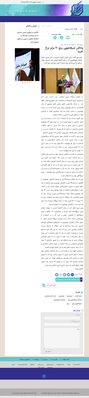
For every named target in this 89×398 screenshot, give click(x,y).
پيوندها (36, 359)
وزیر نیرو (69, 296)
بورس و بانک (41, 367)
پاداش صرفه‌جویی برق (75, 300)
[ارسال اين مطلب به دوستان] (55, 38)
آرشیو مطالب (65, 359)
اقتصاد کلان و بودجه (71, 29)
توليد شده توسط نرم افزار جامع (24, 393)
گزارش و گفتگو (31, 26)
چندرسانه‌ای (49, 367)
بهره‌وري (61, 296)
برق (68, 303)
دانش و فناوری (50, 365)
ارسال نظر (48, 351)
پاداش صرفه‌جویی (59, 300)
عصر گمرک (54, 96)
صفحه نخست (76, 365)
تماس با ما (55, 359)
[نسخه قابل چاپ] (68, 38)
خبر (81, 29)
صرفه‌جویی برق (77, 303)
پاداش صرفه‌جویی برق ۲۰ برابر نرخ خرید (64, 50)
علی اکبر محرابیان (50, 296)
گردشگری (32, 365)
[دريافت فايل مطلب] (61, 38)
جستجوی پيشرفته (25, 359)
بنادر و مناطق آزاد (60, 365)
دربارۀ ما (45, 359)
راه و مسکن (40, 365)
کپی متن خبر (51, 285)
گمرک (69, 365)
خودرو (13, 365)
